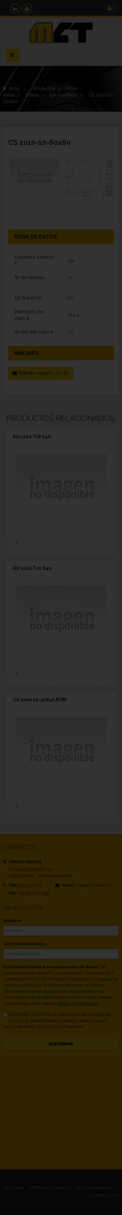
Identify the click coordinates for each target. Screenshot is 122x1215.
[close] (105, 563)
